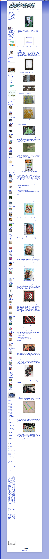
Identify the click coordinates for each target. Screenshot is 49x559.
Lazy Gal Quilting (11, 383)
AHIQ (10, 454)
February (11, 438)
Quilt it (10, 350)
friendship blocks (13, 478)
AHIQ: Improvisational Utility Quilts (12, 207)
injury (11, 486)
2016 (10, 409)
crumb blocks (10, 471)
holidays (9, 483)
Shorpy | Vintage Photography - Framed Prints (11, 158)
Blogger (26, 550)
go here (39, 285)
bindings (14, 459)
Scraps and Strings (11, 305)
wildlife (36, 191)
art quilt (9, 456)
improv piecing (10, 485)
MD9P (14, 498)
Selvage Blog (10, 190)
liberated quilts (29, 191)
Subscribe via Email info (16, 9)
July (11, 424)
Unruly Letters (11, 533)
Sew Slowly (10, 228)
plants (14, 508)
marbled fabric (13, 497)
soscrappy (10, 151)
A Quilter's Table (11, 123)
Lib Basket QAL (12, 489)
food (9, 477)
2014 (10, 412)
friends (9, 478)
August (11, 422)
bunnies (9, 464)
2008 (10, 446)
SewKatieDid (10, 236)
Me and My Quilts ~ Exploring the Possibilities (11, 112)
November (11, 418)
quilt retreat (11, 516)
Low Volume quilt (10, 495)
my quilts (13, 500)
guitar (14, 480)
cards (14, 464)
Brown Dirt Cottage (11, 356)
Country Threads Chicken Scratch (11, 268)
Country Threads (34, 217)
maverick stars (10, 498)
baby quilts (9, 457)
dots (12, 473)
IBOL (14, 484)
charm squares (21, 338)
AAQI (9, 454)
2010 (10, 443)
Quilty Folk (27, 46)
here (26, 177)
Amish (12, 454)
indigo (9, 486)
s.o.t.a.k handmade (11, 278)
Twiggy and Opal (11, 251)
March (11, 437)
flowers (20, 191)
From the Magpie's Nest (11, 166)
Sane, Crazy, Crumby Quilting (12, 118)
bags (12, 457)
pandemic (13, 503)
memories (12, 499)
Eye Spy (14, 474)
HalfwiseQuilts (11, 185)
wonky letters (13, 537)
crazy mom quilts (11, 343)
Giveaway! (19, 195)
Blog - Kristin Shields (12, 168)
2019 (10, 404)
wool (12, 538)
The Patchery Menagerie (11, 134)
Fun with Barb (11, 179)
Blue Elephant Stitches (11, 300)
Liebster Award (12, 492)
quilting (14, 518)
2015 (10, 410)
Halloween (9, 482)
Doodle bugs (10, 473)
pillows (9, 508)
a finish (14, 453)
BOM (10, 463)
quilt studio (12, 517)
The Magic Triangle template (35, 306)
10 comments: (27, 190)
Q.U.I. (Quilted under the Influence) (11, 375)
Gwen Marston (11, 481)
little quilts (12, 493)
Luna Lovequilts (11, 283)
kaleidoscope (9, 487)
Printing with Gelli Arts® (11, 262)
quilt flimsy (12, 515)
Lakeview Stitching (11, 240)
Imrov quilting (13, 485)
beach (14, 458)
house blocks (13, 483)
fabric (9, 475)
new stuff (14, 502)
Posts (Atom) (22, 447)
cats (9, 466)
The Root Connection (12, 174)
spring (9, 529)
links (14, 492)
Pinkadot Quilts (11, 246)
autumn (14, 456)
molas (14, 499)
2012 (10, 415)
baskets (9, 458)
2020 (10, 403)
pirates (10, 508)
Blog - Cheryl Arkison (12, 170)
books (12, 463)
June (11, 432)
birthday (9, 460)
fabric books (12, 475)
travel (34, 191)
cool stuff (13, 469)
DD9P (11, 472)
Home (8, 9)
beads (9, 459)
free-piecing (22, 191)
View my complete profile (11, 37)
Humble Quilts (11, 105)
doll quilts (14, 472)
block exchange (13, 460)
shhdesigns (10, 311)
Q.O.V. (13, 514)
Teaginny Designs (11, 201)
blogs (9, 463)
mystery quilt (13, 501)
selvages (32, 191)
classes (11, 469)
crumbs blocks (13, 471)
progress (14, 513)
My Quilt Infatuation (11, 160)
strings (9, 530)
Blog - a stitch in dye (12, 348)
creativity (13, 470)
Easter (9, 474)
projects (10, 514)
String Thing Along (11, 332)
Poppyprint (10, 327)
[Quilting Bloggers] (11, 450)
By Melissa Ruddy (11, 276)
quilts (9, 519)
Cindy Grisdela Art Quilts (11, 234)
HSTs (8, 484)
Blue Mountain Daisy (11, 223)
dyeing (14, 473)
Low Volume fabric (13, 494)
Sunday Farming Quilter (11, 377)
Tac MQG (10, 238)
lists (8, 493)
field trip (12, 476)
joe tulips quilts (11, 294)
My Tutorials (11, 9)
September (11, 421)
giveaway (26, 191)
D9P (10, 472)
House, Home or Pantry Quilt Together (33, 176)
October (11, 419)
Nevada (11, 502)
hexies (14, 482)
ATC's (12, 456)
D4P (8, 472)
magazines (12, 496)
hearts (12, 482)
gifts (9, 479)
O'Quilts (10, 146)
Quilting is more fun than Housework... (11, 140)
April (11, 435)
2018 (10, 406)
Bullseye (14, 463)
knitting (12, 487)
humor (10, 484)
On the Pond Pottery (12, 316)
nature (9, 502)
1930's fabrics (11, 453)
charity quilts (13, 467)
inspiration (14, 486)
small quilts (31, 338)
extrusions (11, 474)
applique (14, 455)
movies (9, 500)
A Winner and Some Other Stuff (24, 12)
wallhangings (13, 535)
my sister (9, 501)
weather (9, 536)
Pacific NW (9, 503)
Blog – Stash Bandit (11, 172)
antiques (11, 455)
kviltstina (10, 388)
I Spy (13, 484)
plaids (12, 508)
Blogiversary (13, 462)
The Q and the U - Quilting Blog (11, 372)
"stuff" (9, 453)
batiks (12, 458)
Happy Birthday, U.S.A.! (22, 341)
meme (9, 499)
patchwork (13, 504)
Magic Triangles (27, 338)
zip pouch (9, 539)
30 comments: (27, 337)
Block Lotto (10, 461)
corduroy (9, 470)
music (11, 500)
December (11, 416)
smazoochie (10, 361)
